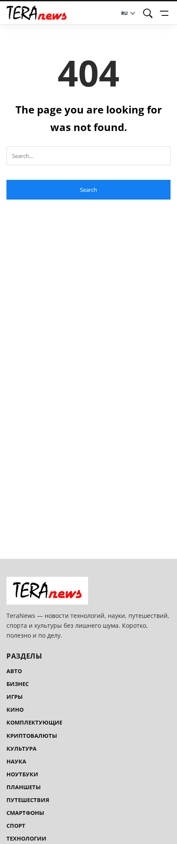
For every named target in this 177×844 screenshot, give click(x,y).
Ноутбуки (22, 774)
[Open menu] (165, 13)
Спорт (15, 825)
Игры (14, 697)
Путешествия (27, 800)
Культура (21, 748)
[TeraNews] (36, 13)
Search (88, 190)
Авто (14, 671)
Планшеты (23, 787)
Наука (16, 761)
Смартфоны (25, 813)
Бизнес (17, 684)
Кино (15, 709)
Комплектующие (34, 722)
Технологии (26, 838)
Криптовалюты (31, 736)
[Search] (148, 13)
